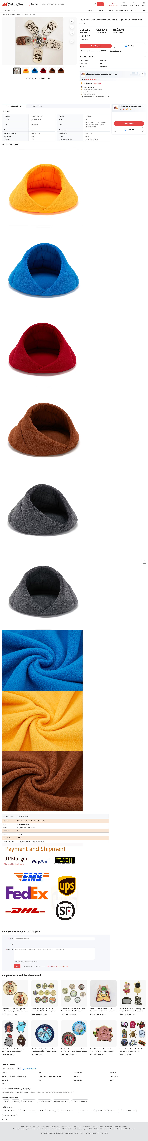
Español (33, 1129)
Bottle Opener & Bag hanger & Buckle (49, 1076)
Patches (76, 1076)
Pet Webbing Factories (28, 1111)
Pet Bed (6, 1101)
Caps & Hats (114, 1076)
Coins (40, 1073)
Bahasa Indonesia (130, 1129)
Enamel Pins (78, 1073)
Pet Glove (101, 1111)
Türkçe (113, 1129)
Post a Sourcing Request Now (58, 966)
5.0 (121, 109)
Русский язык (56, 1129)
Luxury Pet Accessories (80, 1101)
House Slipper (53, 1111)
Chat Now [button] (131, 46)
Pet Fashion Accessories (86, 1111)
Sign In (83, 97)
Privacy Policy (104, 1133)
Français (47, 1129)
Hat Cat (42, 1111)
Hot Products (24, 1126)
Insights (125, 1126)
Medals (4, 1073)
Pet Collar (16, 1101)
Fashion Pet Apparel (128, 1111)
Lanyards (5, 1080)
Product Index (109, 1126)
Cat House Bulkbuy (10, 1116)
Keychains (113, 1073)
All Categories (9, 10)
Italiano (64, 1129)
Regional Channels (98, 1126)
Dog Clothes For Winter (61, 1101)
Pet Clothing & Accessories (29, 14)
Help (110, 10)
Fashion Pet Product (68, 1111)
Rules (144, 10)
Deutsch (70, 1129)
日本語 (96, 1129)
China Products (34, 1126)
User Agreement (85, 1133)
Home (3, 14)
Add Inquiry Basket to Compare (40, 78)
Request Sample (115, 51)
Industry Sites (87, 1126)
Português (40, 1129)
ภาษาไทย (106, 1129)
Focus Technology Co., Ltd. (60, 1133)
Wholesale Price (76, 1126)
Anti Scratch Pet (113, 1111)
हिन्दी (101, 1129)
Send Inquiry (95, 46)
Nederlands (78, 1129)
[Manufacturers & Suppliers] (13, 4)
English (27, 1129)
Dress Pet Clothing (44, 1101)
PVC (39, 1080)
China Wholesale (65, 1126)
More (4, 1119)
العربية (84, 1129)
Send (17, 966)
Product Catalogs (30, 1069)
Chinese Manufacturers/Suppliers (50, 1126)
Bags (111, 1080)
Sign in (144, 5)
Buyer (100, 10)
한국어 (90, 1129)
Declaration (95, 1133)
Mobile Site (118, 1126)
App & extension (121, 10)
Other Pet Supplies (28, 1101)
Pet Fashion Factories (10, 1111)
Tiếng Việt (120, 1129)
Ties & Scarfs (78, 1080)
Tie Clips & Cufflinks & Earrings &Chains (14, 1076)
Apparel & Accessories (14, 14)
